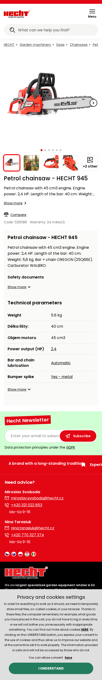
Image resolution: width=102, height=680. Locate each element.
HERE (84, 629)
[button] (92, 14)
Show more (13, 203)
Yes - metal (62, 376)
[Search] (12, 30)
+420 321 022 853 (26, 505)
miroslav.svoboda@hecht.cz (37, 498)
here (68, 658)
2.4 (53, 349)
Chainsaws (79, 44)
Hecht (9, 44)
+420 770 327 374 (27, 535)
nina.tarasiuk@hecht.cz (32, 528)
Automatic (61, 363)
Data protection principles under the (40, 447)
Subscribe (82, 436)
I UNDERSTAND (51, 668)
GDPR (70, 447)
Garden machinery (35, 44)
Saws (60, 44)
